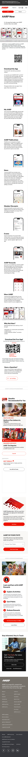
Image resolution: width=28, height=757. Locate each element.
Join (8, 11)
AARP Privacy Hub (10, 734)
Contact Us (16, 691)
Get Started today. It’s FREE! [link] (14, 620)
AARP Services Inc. (17, 711)
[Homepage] (5, 8)
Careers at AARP (17, 704)
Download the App (11, 69)
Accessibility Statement (6, 736)
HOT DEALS (7, 461)
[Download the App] (14, 59)
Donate (3, 694)
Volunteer (4, 696)
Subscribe (14, 664)
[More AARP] (14, 284)
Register (14, 7)
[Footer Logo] (14, 680)
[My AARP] (14, 99)
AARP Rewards (10, 263)
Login (19, 7)
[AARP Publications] (14, 130)
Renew (20, 11)
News (6, 170)
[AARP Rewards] (14, 253)
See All (14, 453)
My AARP (7, 109)
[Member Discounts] (14, 196)
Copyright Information (6, 741)
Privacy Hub (8, 668)
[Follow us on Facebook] (3, 750)
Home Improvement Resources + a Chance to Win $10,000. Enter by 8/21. (11, 2)
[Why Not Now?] (14, 313)
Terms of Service (19, 734)
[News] (14, 160)
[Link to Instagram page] (13, 750)
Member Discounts (11, 206)
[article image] (13, 352)
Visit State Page (14, 549)
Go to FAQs (13, 378)
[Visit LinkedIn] (17, 750)
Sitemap (3, 734)
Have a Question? (10, 367)
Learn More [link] (14, 625)
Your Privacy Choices (6, 746)
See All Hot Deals (14, 469)
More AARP (8, 294)
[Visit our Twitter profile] (8, 750)
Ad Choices (18, 744)
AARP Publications (11, 140)
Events (6, 234)
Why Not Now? (9, 323)
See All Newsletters (17, 668)
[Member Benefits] (5, 400)
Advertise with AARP (17, 701)
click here (14, 342)
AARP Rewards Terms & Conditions (8, 739)
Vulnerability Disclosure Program (8, 744)
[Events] (14, 224)
